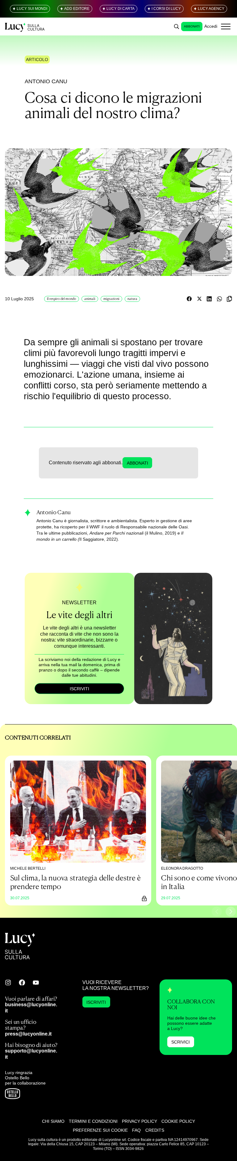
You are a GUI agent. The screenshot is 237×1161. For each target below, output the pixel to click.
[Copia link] (229, 299)
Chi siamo (53, 1121)
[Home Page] (25, 26)
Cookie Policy (178, 1121)
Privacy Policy (139, 1121)
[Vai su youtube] (36, 982)
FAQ (136, 1130)
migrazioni (111, 299)
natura (132, 299)
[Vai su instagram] (8, 982)
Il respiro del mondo (61, 299)
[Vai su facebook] (22, 982)
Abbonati (192, 26)
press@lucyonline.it (28, 1033)
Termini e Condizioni (93, 1121)
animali (89, 299)
